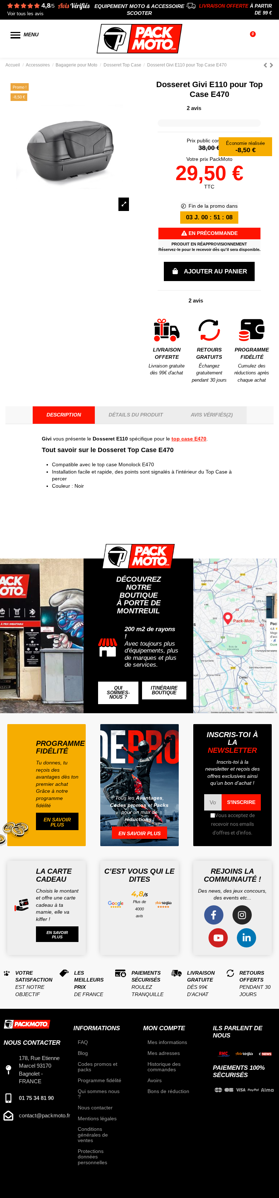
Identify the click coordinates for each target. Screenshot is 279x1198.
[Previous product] (266, 65)
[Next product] (272, 65)
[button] (118, 693)
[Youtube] (218, 937)
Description (63, 415)
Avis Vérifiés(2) (212, 415)
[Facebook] (213, 915)
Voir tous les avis (25, 13)
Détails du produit (136, 415)
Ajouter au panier (215, 271)
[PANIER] (254, 39)
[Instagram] (242, 915)
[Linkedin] (246, 937)
